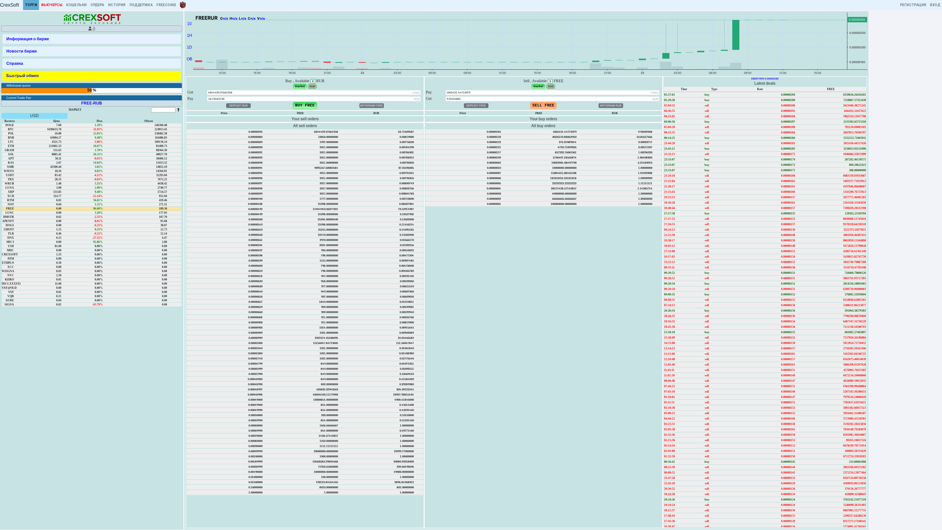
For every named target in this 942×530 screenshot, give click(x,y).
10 (189, 24)
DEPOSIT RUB (238, 105)
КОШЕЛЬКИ (76, 5)
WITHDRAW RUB (610, 105)
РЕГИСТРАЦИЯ (913, 5)
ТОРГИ (31, 5)
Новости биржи (21, 51)
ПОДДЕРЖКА (141, 5)
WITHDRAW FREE (371, 105)
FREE (86, 103)
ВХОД (935, 5)
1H (189, 35)
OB (189, 59)
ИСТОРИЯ (117, 5)
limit (312, 86)
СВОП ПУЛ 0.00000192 (765, 78)
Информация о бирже (27, 39)
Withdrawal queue (18, 85)
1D (189, 47)
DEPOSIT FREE (476, 105)
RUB (97, 103)
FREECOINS (166, 5)
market (300, 86)
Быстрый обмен (22, 76)
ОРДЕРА (97, 5)
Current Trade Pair (18, 98)
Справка (14, 63)
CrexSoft (9, 5)
